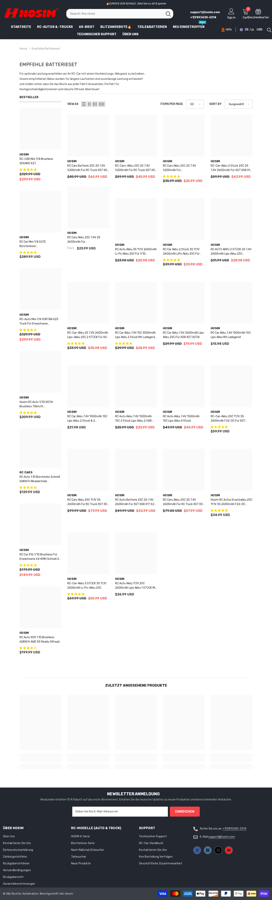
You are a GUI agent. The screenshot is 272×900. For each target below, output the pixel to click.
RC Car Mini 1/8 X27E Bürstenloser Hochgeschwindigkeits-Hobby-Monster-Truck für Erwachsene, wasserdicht (40, 244)
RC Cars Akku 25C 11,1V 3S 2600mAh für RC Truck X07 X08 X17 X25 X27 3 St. (88, 502)
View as (72, 104)
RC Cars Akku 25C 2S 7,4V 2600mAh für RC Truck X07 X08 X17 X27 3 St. (183, 502)
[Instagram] (207, 850)
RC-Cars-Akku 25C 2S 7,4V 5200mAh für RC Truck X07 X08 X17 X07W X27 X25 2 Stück (136, 168)
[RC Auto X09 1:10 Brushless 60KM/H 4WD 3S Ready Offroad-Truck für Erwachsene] (40, 607)
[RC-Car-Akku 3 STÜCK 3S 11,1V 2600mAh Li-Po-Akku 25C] (88, 553)
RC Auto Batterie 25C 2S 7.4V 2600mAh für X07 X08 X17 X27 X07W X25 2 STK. (135, 502)
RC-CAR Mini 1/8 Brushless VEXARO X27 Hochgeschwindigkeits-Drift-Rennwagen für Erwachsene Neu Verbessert (40, 161)
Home (23, 48)
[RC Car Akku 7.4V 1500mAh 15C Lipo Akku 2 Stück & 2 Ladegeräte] (88, 386)
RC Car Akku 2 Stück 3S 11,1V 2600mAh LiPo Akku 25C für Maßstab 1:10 (181, 252)
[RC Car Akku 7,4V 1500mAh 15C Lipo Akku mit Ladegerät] (231, 302)
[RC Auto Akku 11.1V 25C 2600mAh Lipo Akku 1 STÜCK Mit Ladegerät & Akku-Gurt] (136, 553)
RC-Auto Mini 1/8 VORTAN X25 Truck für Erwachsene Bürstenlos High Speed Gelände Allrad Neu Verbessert (40, 322)
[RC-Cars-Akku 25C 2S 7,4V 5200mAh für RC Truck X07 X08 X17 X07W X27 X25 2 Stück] (136, 135)
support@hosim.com (221, 836)
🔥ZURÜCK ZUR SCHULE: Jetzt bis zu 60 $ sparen (136, 3)
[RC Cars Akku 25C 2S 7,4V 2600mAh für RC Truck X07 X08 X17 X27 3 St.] (184, 470)
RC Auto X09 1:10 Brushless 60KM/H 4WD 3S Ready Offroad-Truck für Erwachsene (40, 640)
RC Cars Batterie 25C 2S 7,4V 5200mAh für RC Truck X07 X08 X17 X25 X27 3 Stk (88, 168)
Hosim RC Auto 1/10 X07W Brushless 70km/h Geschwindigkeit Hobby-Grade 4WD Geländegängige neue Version (39, 404)
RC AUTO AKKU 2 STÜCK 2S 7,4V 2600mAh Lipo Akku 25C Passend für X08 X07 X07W (231, 252)
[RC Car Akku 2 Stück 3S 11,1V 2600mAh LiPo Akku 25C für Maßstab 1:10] (184, 219)
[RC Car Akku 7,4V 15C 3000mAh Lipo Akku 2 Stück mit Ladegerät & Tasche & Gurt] (136, 302)
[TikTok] (218, 850)
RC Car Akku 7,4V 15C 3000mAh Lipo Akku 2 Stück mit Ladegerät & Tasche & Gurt (135, 335)
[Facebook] (197, 850)
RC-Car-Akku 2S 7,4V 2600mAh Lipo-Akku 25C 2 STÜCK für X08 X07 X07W (88, 335)
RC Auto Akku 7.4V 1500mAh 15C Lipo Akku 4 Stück (181, 418)
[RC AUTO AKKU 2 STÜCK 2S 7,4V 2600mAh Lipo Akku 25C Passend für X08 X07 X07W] (231, 219)
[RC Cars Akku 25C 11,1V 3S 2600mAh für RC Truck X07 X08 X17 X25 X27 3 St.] (88, 470)
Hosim (24, 154)
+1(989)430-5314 (234, 828)
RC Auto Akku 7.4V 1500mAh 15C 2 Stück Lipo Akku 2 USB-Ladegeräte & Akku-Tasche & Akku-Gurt (134, 419)
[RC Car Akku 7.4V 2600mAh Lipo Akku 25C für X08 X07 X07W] (184, 302)
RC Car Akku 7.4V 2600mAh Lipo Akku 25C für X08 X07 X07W (183, 335)
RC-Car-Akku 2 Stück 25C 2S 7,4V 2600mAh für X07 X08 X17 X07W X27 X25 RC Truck (231, 168)
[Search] (119, 14)
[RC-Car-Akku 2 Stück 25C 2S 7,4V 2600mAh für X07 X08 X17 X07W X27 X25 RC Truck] (231, 135)
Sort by (215, 104)
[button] (28, 169)
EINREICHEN (184, 811)
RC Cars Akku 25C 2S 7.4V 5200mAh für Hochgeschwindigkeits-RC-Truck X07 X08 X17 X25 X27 (181, 168)
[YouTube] (229, 850)
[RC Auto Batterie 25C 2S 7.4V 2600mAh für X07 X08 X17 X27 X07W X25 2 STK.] (136, 470)
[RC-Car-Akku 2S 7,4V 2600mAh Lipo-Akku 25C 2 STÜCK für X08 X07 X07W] (88, 302)
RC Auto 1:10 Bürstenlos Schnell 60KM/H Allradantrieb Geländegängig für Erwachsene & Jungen (40, 479)
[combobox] (114, 14)
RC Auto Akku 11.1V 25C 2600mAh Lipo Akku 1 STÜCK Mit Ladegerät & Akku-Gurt (136, 586)
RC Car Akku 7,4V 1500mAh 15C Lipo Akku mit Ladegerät (231, 335)
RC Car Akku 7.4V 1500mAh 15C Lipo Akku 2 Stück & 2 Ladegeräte (87, 419)
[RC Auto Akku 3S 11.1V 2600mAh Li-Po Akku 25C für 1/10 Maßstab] (136, 219)
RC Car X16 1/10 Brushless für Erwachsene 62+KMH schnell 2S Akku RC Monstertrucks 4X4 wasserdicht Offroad (40, 557)
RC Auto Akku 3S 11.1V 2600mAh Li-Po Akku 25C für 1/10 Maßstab (136, 252)
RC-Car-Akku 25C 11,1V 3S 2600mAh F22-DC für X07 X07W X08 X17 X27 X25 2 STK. (230, 419)
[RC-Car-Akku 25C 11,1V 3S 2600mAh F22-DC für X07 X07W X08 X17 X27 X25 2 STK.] (231, 386)
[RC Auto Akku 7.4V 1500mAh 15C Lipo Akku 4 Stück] (184, 386)
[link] (40, 759)
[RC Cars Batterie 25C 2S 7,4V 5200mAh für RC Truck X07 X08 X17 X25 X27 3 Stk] (88, 135)
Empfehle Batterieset (46, 48)
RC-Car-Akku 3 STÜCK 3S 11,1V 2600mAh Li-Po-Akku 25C (86, 585)
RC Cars (26, 472)
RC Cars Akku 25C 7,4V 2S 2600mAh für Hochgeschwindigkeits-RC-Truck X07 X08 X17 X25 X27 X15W (85, 240)
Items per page (171, 104)
